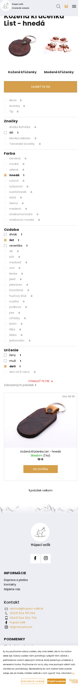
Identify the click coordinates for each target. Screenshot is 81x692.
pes (14, 313)
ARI (13, 133)
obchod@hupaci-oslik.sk (26, 609)
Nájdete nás (12, 589)
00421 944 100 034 (22, 613)
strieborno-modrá (24, 220)
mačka (17, 301)
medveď (18, 262)
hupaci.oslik (18, 622)
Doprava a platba (16, 580)
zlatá (15, 197)
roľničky (17, 318)
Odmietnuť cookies (32, 681)
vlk (14, 251)
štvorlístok (19, 290)
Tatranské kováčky (25, 144)
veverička (18, 246)
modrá (16, 164)
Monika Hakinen (22, 138)
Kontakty (10, 584)
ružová (16, 181)
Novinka (17, 106)
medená (18, 209)
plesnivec (18, 285)
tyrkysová (18, 186)
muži (15, 361)
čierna (16, 203)
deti (14, 366)
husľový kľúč (20, 296)
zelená (16, 170)
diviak (15, 234)
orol (14, 268)
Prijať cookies (56, 681)
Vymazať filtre (39, 381)
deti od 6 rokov (22, 372)
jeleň (15, 279)
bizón (15, 324)
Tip (13, 111)
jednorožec (19, 340)
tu (73, 673)
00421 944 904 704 (23, 618)
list (14, 240)
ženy (15, 355)
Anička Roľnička (22, 127)
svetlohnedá (20, 192)
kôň (14, 257)
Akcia (15, 100)
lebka (15, 335)
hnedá (16, 175)
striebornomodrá (23, 214)
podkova (18, 307)
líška (15, 329)
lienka (16, 274)
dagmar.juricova (21, 627)
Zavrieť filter (40, 87)
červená (17, 158)
